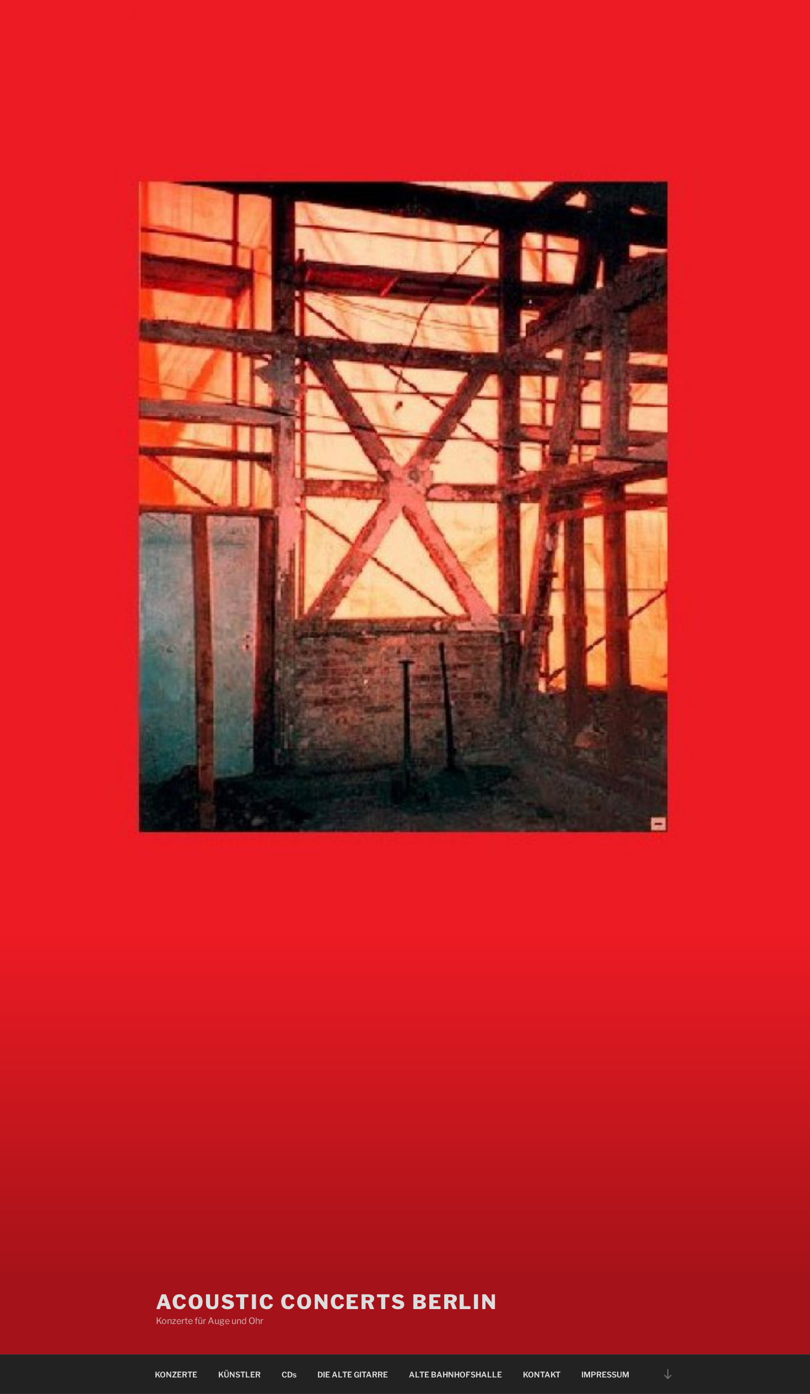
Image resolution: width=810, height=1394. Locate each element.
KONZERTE (176, 1374)
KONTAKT (541, 1374)
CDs (289, 1374)
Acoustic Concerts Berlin (327, 1302)
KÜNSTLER (239, 1374)
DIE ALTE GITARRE (352, 1374)
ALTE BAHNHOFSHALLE (455, 1374)
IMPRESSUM (605, 1374)
